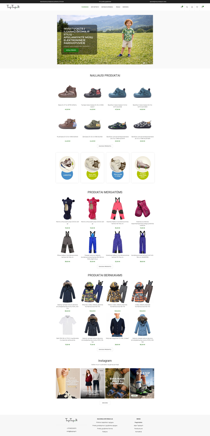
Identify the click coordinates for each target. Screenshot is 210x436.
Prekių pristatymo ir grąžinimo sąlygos (104, 425)
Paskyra (104, 431)
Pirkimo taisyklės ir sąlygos (104, 422)
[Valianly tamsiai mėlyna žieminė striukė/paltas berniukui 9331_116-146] (92, 325)
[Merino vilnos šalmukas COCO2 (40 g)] (67, 208)
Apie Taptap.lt (138, 425)
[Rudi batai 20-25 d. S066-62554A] (67, 123)
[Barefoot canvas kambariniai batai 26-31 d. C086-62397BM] (142, 123)
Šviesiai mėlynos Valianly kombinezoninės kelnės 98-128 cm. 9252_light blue (92, 257)
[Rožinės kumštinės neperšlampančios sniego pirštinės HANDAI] (142, 208)
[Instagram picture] (68, 383)
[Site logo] (13, 7)
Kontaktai (138, 431)
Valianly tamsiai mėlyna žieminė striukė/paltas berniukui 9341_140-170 (67, 306)
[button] (59, 40)
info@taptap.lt (71, 431)
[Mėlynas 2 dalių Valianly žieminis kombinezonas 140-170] (92, 291)
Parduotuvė (138, 428)
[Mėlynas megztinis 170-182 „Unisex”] (117, 325)
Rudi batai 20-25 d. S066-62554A (67, 137)
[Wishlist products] (197, 7)
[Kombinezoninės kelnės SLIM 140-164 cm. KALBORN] (142, 242)
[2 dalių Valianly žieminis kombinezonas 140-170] (142, 291)
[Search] (187, 7)
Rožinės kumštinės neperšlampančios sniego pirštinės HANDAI (142, 223)
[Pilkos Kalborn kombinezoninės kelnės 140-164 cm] (67, 242)
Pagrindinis (138, 422)
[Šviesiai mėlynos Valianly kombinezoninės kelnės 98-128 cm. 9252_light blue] (92, 242)
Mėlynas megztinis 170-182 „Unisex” (117, 338)
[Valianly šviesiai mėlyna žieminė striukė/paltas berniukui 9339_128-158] (142, 325)
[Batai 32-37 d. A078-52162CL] (67, 91)
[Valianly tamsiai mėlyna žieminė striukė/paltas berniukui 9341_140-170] (67, 291)
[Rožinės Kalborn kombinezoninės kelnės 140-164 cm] (117, 208)
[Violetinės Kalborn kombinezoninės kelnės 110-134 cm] (117, 242)
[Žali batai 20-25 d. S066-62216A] (92, 123)
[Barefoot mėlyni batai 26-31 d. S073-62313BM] (142, 91)
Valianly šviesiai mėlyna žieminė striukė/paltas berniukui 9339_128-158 (142, 340)
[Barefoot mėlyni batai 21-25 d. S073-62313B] (117, 91)
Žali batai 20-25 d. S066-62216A (92, 137)
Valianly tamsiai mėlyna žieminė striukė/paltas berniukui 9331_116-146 (92, 340)
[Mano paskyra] (192, 7)
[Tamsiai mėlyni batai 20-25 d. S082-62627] (92, 91)
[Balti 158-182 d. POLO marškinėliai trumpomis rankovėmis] (67, 325)
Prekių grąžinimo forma (105, 428)
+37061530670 (71, 428)
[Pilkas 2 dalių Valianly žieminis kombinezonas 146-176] (117, 291)
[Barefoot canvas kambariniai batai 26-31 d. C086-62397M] (117, 123)
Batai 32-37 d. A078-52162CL (67, 105)
